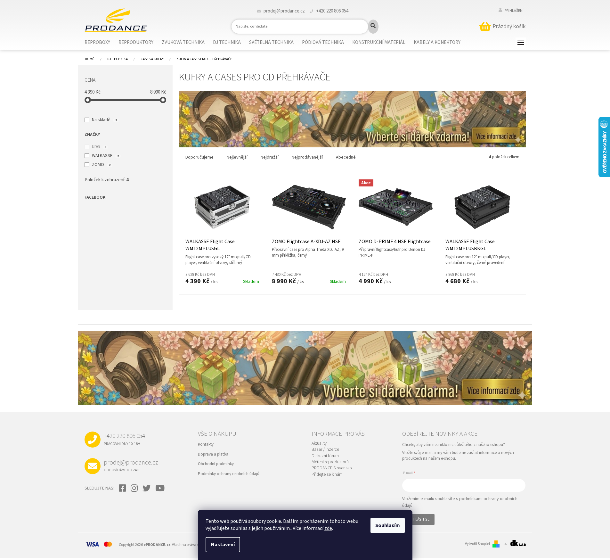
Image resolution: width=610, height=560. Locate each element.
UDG (99, 147)
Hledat (373, 27)
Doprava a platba (213, 454)
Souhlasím (387, 525)
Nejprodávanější (307, 157)
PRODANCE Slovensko (332, 468)
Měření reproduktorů (330, 462)
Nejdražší (270, 157)
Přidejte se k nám (327, 475)
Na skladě (104, 120)
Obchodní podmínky (216, 464)
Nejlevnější (237, 157)
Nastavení (223, 544)
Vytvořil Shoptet (477, 544)
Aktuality (319, 444)
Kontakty (206, 444)
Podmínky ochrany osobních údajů (228, 474)
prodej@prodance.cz (131, 465)
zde (328, 528)
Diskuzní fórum (325, 456)
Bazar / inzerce (325, 450)
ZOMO (101, 164)
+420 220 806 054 (124, 439)
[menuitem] (101, 43)
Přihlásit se (418, 519)
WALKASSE (105, 155)
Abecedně (346, 157)
